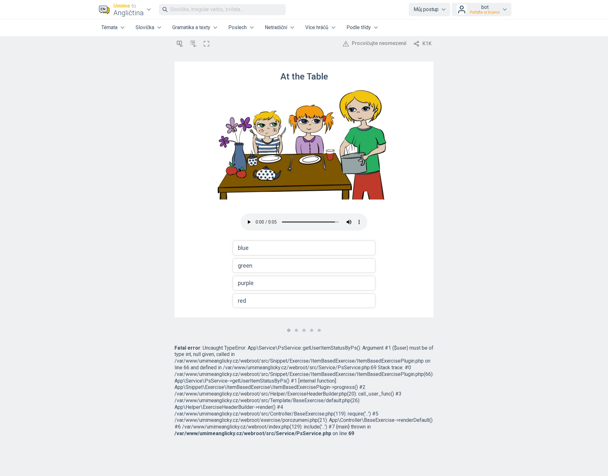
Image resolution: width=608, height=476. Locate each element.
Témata (109, 27)
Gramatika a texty (191, 27)
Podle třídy (358, 27)
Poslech (237, 27)
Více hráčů (316, 27)
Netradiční (276, 27)
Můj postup (426, 9)
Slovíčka (145, 27)
